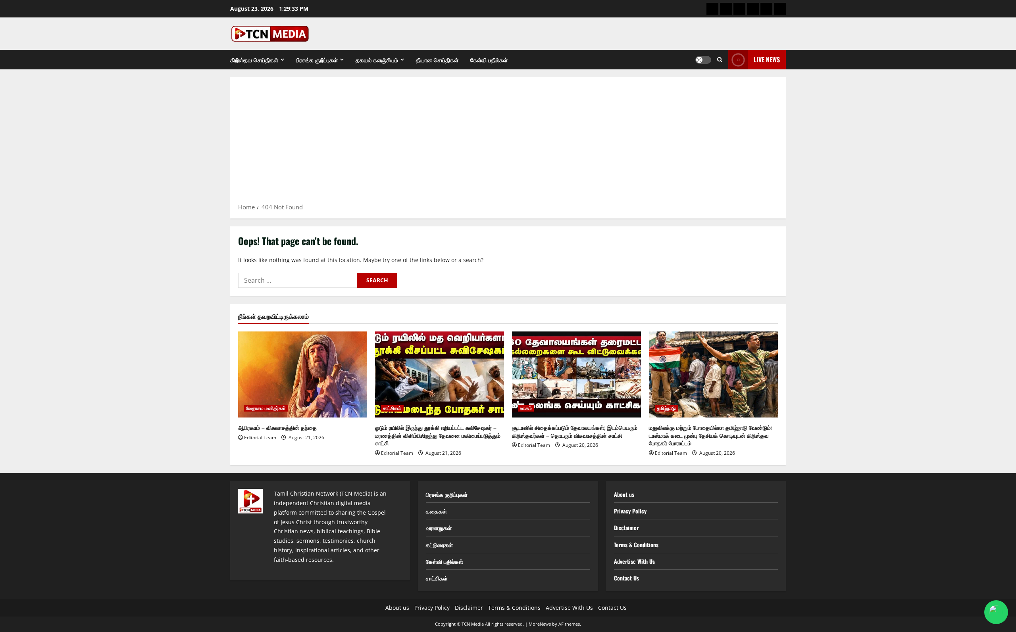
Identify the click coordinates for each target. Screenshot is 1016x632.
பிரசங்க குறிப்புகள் (317, 60)
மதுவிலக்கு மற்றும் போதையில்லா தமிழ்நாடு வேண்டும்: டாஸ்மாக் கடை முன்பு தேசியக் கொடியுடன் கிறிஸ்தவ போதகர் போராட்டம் (710, 435)
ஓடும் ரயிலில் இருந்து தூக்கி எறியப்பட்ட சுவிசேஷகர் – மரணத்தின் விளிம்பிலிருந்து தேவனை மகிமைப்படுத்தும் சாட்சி (437, 435)
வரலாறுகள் (439, 527)
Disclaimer (626, 527)
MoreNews (540, 624)
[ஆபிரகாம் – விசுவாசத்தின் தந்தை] (302, 374)
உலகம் (526, 408)
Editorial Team (260, 437)
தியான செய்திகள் (437, 60)
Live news (767, 59)
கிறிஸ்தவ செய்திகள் (254, 60)
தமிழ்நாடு (666, 408)
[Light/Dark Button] (703, 60)
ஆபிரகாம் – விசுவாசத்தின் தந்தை (277, 427)
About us (624, 494)
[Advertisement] (508, 142)
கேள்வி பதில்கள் (489, 60)
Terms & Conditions (636, 544)
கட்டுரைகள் (439, 544)
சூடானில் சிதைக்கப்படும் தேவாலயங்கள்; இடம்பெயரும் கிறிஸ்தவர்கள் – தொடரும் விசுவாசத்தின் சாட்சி (574, 431)
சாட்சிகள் (392, 408)
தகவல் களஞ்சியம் (377, 60)
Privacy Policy (630, 511)
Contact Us (626, 578)
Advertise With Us (634, 561)
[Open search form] (719, 59)
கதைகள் (436, 511)
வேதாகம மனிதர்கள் (266, 408)
